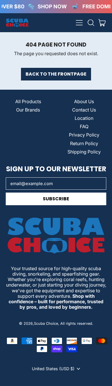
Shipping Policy (84, 152)
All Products (28, 101)
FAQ (84, 126)
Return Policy (84, 143)
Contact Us (84, 110)
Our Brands (28, 110)
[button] (91, 23)
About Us (84, 101)
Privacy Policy (84, 135)
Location (84, 118)
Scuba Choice (46, 323)
